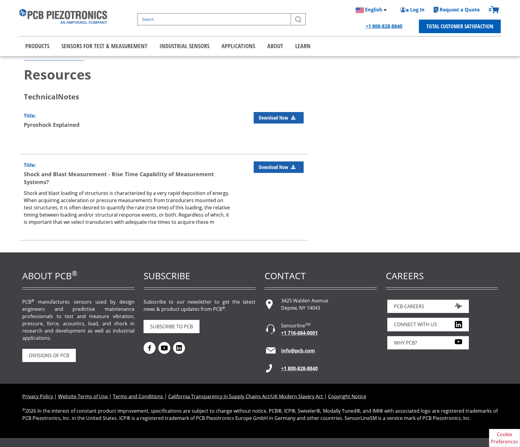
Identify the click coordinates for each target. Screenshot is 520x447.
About (275, 46)
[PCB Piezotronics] (63, 16)
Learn (303, 46)
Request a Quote (460, 9)
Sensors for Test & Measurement (104, 46)
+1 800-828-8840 (384, 26)
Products (37, 46)
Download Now (274, 117)
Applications (238, 46)
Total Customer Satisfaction (459, 26)
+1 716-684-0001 (299, 333)
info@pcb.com (298, 350)
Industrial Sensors (184, 46)
